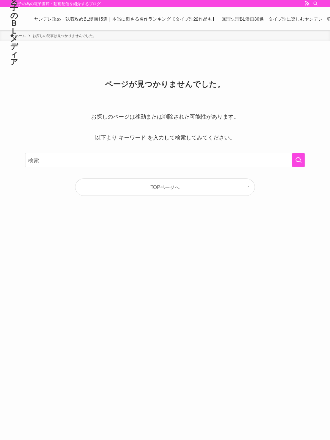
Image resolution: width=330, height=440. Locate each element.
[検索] (315, 3)
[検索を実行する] (298, 160)
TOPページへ (165, 186)
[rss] (307, 3)
